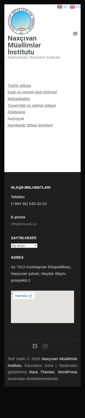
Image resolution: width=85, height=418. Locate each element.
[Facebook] (35, 347)
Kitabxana (16, 112)
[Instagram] (45, 347)
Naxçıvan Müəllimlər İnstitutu (24, 45)
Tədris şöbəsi (19, 85)
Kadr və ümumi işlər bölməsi (32, 92)
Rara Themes (41, 372)
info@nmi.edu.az (24, 224)
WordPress (67, 372)
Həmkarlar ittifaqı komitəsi (30, 125)
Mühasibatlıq (19, 99)
